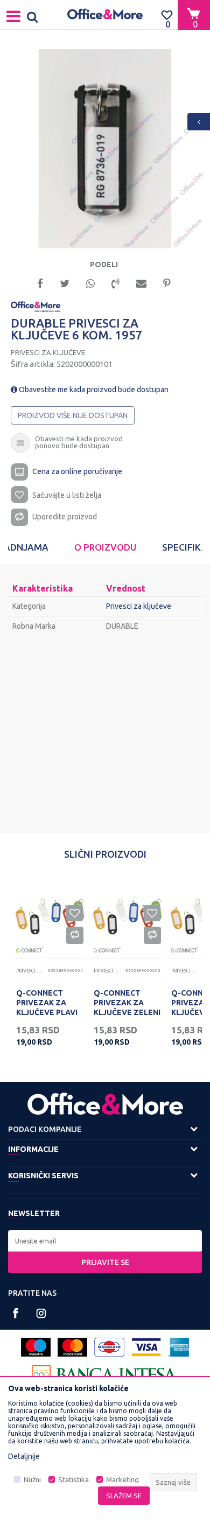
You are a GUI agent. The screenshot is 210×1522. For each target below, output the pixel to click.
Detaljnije (24, 1456)
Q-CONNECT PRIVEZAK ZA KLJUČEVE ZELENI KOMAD (127, 1007)
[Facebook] (40, 283)
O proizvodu (105, 547)
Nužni (32, 1480)
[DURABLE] (35, 306)
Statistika (73, 1480)
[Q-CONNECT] (29, 949)
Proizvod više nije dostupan (73, 415)
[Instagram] (41, 1313)
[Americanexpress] (178, 1347)
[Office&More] (105, 15)
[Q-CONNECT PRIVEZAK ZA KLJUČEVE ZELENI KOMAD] (127, 916)
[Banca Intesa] (105, 1374)
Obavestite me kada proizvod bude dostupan (93, 389)
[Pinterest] (167, 283)
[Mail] (141, 283)
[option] (105, 148)
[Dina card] (109, 1347)
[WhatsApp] (90, 283)
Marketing (122, 1480)
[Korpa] (194, 14)
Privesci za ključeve (48, 352)
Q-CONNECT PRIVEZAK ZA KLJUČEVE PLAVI (47, 1003)
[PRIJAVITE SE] (105, 1241)
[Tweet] (64, 283)
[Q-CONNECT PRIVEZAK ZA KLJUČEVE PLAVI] (49, 916)
